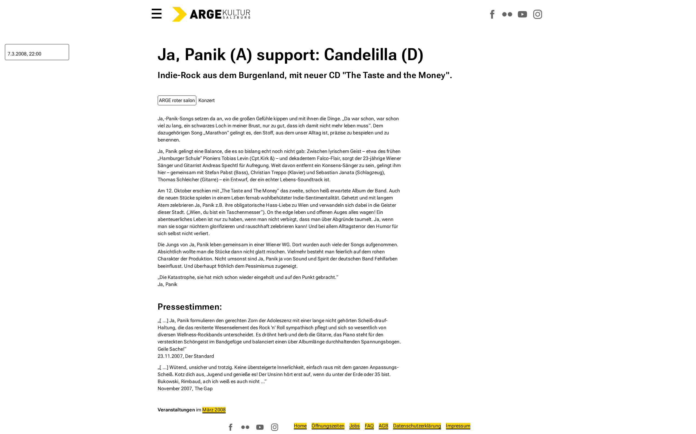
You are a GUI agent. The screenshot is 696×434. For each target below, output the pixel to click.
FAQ (369, 426)
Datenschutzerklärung (417, 426)
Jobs (354, 426)
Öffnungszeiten (328, 426)
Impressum (458, 426)
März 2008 (214, 410)
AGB (383, 426)
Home (300, 426)
